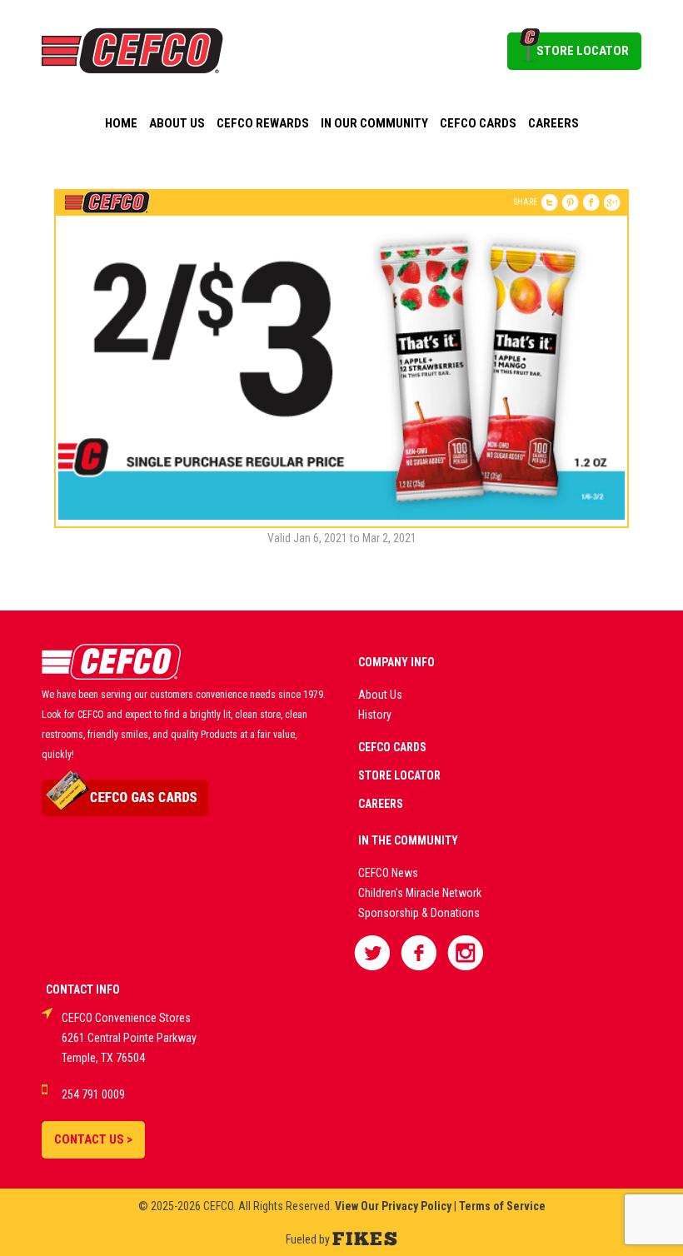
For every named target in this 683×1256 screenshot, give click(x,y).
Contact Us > (93, 1139)
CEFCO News (388, 873)
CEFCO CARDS (392, 747)
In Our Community (374, 123)
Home (121, 123)
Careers (553, 123)
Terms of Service (502, 1206)
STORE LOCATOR (582, 50)
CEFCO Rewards (263, 123)
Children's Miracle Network (419, 893)
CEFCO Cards (478, 123)
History (374, 714)
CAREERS (380, 803)
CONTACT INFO (83, 989)
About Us (177, 123)
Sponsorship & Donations (419, 913)
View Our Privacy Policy (393, 1206)
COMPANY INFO (396, 662)
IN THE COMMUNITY (408, 840)
